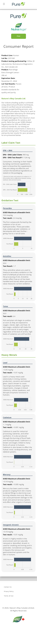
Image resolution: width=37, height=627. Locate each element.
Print (18, 36)
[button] (4, 4)
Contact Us (8, 587)
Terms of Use (8, 596)
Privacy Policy (9, 591)
